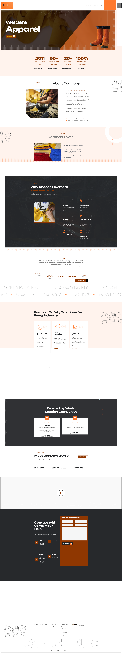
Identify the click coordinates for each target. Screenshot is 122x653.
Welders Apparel (54, 624)
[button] (31, 426)
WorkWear (53, 626)
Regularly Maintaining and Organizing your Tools (78, 118)
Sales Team (56, 467)
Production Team (77, 467)
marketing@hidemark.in (65, 628)
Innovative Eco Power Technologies (75, 116)
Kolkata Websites (68, 650)
